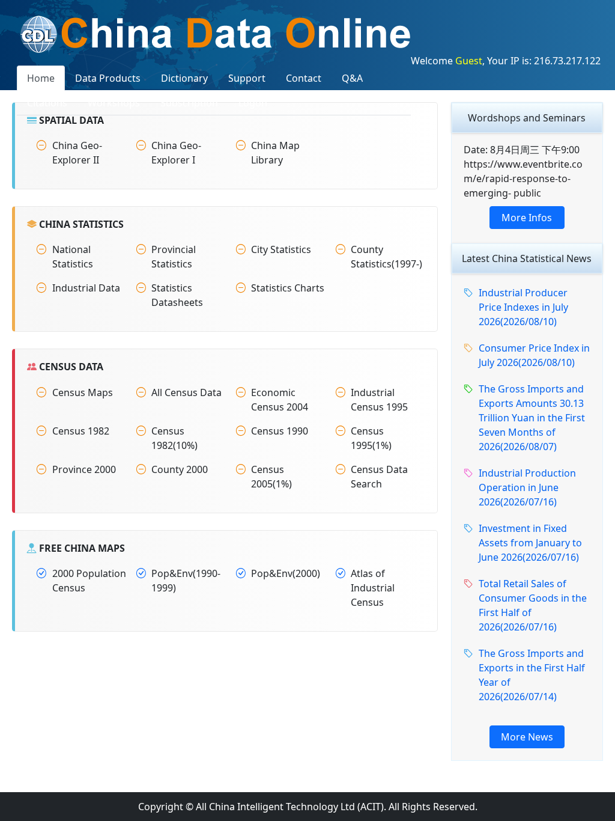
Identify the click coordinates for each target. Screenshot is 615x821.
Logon (252, 102)
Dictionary (184, 78)
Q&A (352, 78)
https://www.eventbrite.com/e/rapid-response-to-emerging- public (523, 178)
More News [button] (527, 736)
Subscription (189, 102)
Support (246, 78)
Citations (47, 102)
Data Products (108, 78)
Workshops (114, 102)
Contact (303, 78)
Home (41, 78)
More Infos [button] (526, 217)
